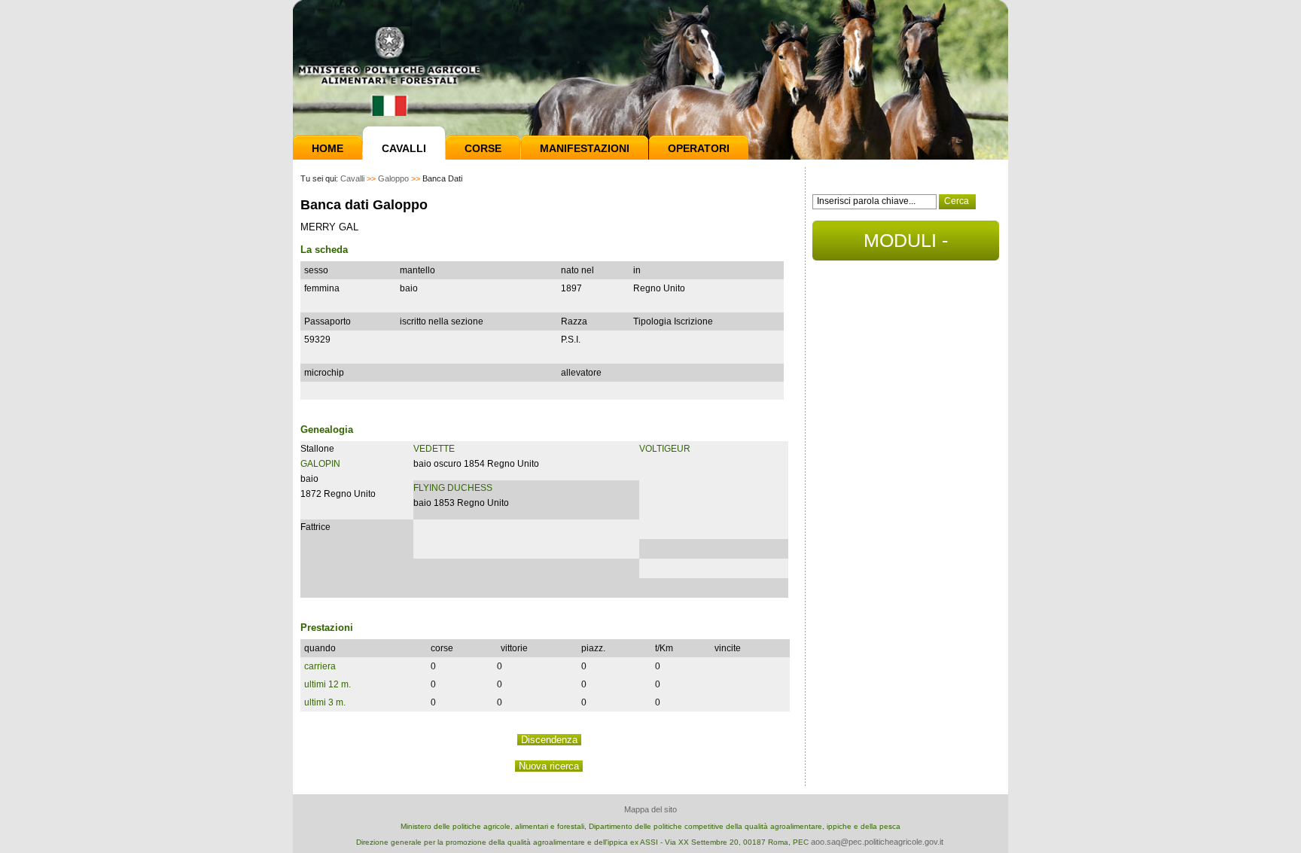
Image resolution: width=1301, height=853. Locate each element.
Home (327, 148)
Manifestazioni (584, 148)
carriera (320, 666)
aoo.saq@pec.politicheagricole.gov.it (877, 841)
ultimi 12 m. (327, 684)
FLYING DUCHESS (452, 488)
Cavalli (404, 148)
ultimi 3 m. (325, 702)
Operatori (699, 148)
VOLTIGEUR (664, 448)
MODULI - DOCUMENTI (906, 245)
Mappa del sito (650, 809)
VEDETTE (434, 448)
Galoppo (393, 178)
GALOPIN (320, 463)
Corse (483, 148)
